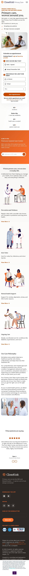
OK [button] (14, 573)
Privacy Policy (12, 568)
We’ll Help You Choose (12, 99)
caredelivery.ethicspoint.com (18, 544)
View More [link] (4, 221)
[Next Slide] (16, 461)
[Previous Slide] (13, 461)
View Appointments (14, 94)
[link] (12, 2)
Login (14, 56)
